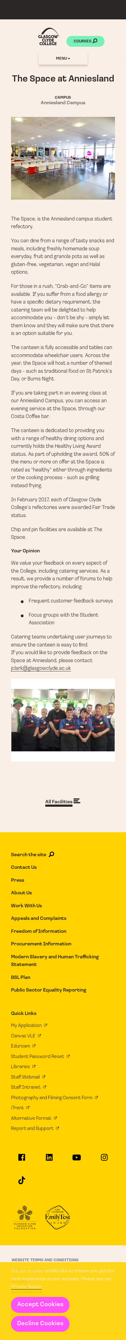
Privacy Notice (26, 1286)
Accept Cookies (40, 1305)
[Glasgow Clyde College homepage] (49, 36)
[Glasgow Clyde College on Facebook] (21, 1160)
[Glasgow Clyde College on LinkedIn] (49, 1160)
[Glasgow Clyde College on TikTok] (21, 1183)
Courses (83, 41)
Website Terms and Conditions (45, 1260)
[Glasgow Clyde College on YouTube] (76, 1160)
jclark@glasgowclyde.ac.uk (41, 668)
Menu (62, 59)
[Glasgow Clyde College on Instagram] (104, 1160)
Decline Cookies (40, 1324)
